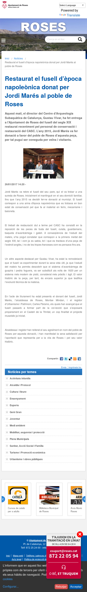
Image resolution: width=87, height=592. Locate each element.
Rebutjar (61, 586)
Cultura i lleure (18, 391)
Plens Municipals (19, 439)
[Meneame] (74, 359)
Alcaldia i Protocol (20, 385)
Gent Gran (15, 412)
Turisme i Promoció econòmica (27, 452)
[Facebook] (61, 359)
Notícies (18, 58)
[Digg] (79, 359)
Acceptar (76, 586)
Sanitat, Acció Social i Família (27, 446)
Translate (73, 15)
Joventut (15, 419)
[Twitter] (66, 359)
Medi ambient (17, 425)
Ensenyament (18, 398)
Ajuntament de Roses (41, 540)
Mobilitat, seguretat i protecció (27, 432)
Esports (14, 405)
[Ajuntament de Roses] (43, 28)
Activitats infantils (20, 378)
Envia (63, 367)
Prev (5, 499)
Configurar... (11, 586)
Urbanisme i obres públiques (26, 459)
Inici (7, 58)
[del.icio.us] (70, 359)
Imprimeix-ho (75, 367)
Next (82, 499)
